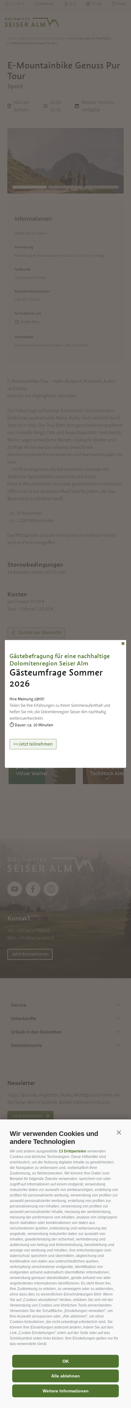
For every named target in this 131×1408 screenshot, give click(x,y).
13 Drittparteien (72, 1151)
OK (65, 1361)
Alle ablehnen (65, 1375)
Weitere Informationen (66, 1390)
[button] (118, 1132)
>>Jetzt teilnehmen (33, 744)
